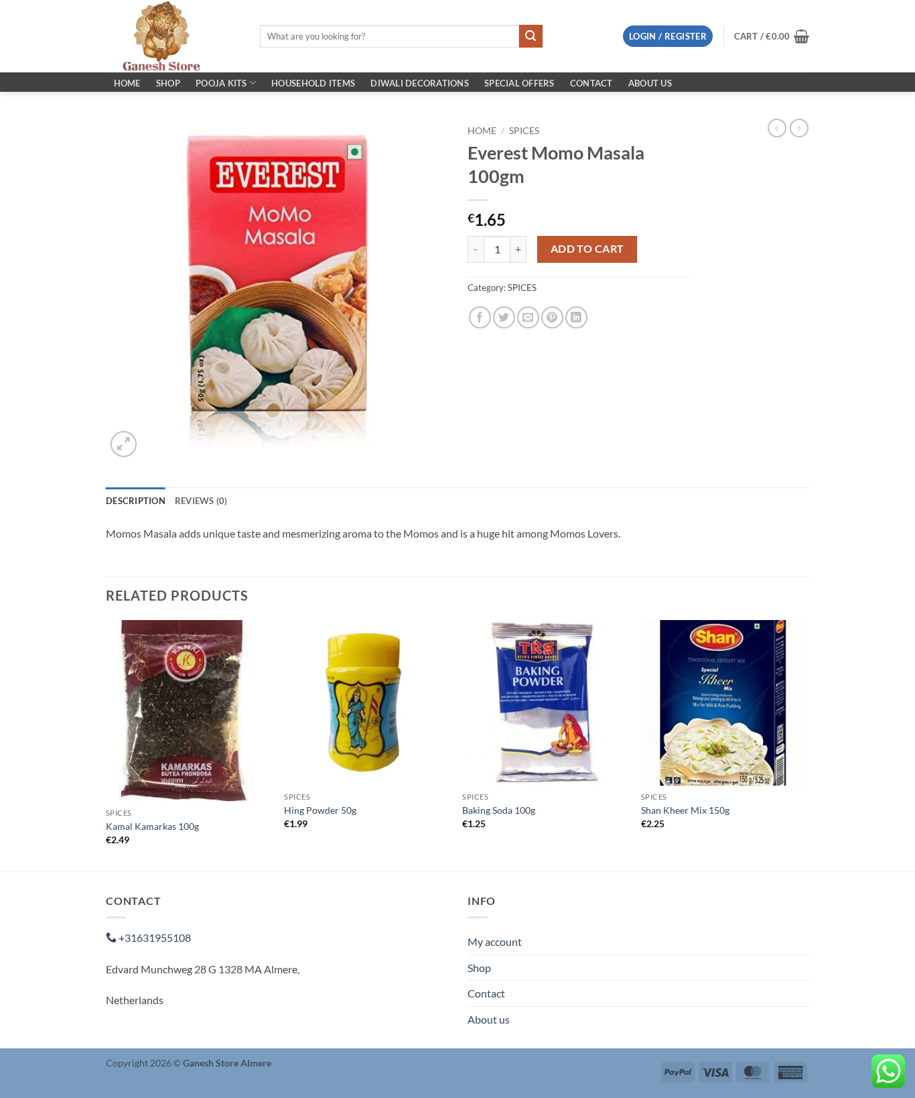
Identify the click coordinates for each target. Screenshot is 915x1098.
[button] (668, 36)
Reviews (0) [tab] (201, 500)
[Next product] (777, 128)
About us (650, 83)
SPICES (524, 130)
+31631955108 (154, 937)
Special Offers (519, 83)
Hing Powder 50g (320, 810)
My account (495, 941)
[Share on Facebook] (480, 317)
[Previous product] (799, 128)
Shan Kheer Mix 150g (685, 810)
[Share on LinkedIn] (576, 317)
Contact (591, 83)
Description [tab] (135, 500)
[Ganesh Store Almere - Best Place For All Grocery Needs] (173, 36)
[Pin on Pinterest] (552, 317)
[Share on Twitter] (504, 317)
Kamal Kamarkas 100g (152, 826)
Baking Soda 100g (498, 810)
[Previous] (106, 744)
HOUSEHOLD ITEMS (313, 83)
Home (127, 83)
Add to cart (587, 249)
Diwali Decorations (419, 83)
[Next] (805, 744)
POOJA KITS (221, 83)
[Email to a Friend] (528, 317)
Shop (168, 83)
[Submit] (530, 36)
